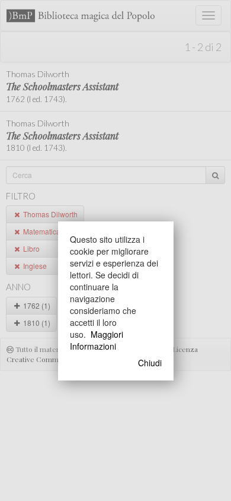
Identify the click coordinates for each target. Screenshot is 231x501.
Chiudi (150, 363)
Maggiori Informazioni (96, 340)
